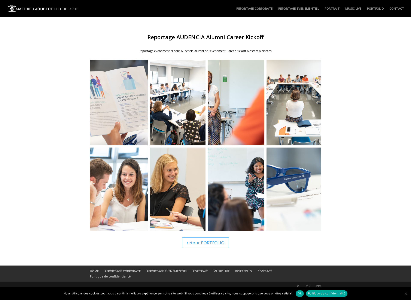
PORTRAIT (332, 8)
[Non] (406, 293)
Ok (300, 293)
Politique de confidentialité (110, 276)
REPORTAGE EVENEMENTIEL (298, 8)
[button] (119, 102)
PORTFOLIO (375, 8)
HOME (94, 271)
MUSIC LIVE (353, 8)
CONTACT (396, 8)
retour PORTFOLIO (205, 243)
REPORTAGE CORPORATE (254, 8)
